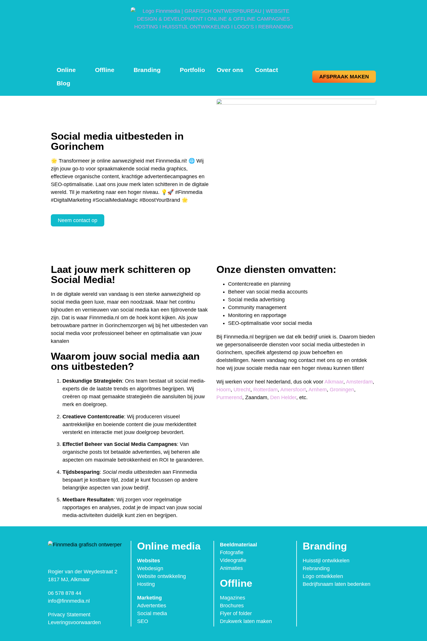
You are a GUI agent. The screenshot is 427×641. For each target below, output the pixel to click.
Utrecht (242, 389)
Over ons (230, 69)
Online (66, 69)
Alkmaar (333, 382)
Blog (63, 83)
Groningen (342, 389)
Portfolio (192, 69)
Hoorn (223, 389)
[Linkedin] (333, 600)
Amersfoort (293, 389)
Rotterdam (265, 389)
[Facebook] (309, 600)
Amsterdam (359, 382)
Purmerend (229, 397)
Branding (147, 69)
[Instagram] (321, 600)
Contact (266, 69)
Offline (104, 69)
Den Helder (283, 397)
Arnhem (317, 389)
